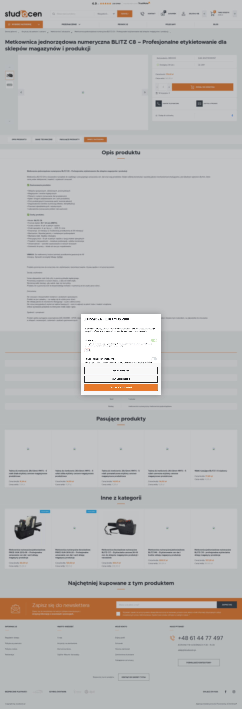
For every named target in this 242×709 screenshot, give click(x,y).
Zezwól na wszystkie (121, 387)
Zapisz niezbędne (121, 379)
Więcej (87, 350)
